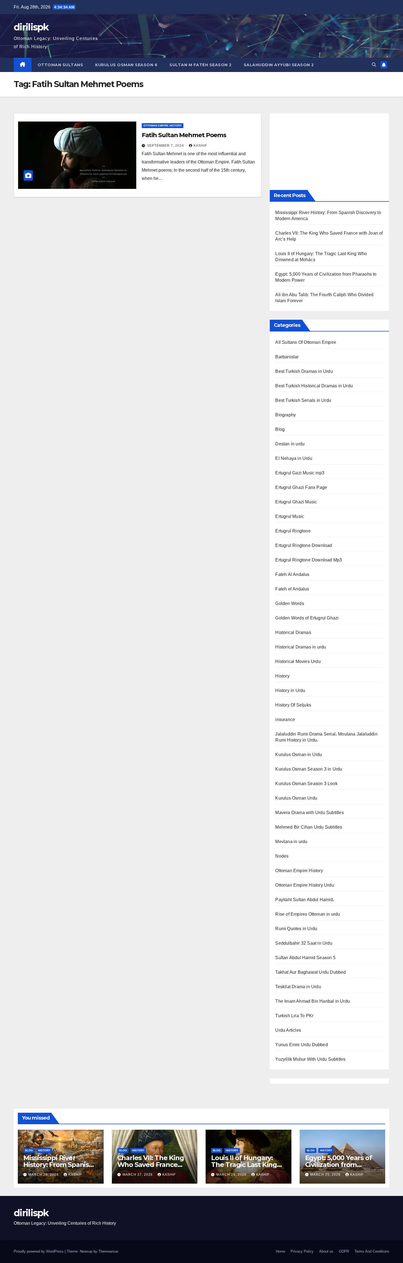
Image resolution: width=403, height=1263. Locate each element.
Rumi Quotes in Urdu (296, 928)
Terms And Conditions (371, 1251)
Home (280, 1251)
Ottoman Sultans (60, 64)
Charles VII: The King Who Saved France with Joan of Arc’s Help (154, 1164)
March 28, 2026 (44, 1175)
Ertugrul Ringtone (292, 531)
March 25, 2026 (326, 1175)
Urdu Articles (288, 1030)
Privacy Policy (302, 1251)
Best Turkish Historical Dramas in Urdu (314, 385)
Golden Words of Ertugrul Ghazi (307, 618)
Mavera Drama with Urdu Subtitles (309, 812)
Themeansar (108, 1251)
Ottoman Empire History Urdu (304, 885)
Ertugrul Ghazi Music (296, 502)
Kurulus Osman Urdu (296, 798)
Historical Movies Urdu (297, 661)
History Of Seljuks (293, 705)
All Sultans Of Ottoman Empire (305, 342)
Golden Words (289, 603)
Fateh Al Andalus (292, 574)
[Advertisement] (329, 151)
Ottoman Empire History (162, 125)
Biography (285, 415)
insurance (285, 719)
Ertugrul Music (289, 516)
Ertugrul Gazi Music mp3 (299, 473)
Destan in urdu (290, 444)
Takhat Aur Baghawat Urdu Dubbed (310, 972)
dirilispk (31, 27)
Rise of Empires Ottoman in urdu (307, 914)
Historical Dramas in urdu (300, 647)
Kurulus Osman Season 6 (126, 64)
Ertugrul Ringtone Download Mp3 (308, 560)
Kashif (200, 146)
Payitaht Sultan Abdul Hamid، (304, 899)
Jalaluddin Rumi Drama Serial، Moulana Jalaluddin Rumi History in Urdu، (326, 737)
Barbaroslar (287, 356)
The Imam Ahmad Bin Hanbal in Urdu (312, 1001)
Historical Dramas (293, 632)
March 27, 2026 (138, 1175)
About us (326, 1251)
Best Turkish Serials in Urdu (303, 400)
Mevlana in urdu (291, 841)
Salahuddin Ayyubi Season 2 (279, 64)
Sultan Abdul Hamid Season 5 (305, 957)
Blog (280, 429)
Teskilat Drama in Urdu (298, 986)
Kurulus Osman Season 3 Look (306, 783)
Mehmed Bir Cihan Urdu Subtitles (308, 827)
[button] (374, 64)
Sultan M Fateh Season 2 (200, 64)
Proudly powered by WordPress (39, 1251)
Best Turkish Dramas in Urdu (304, 371)
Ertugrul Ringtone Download (303, 545)
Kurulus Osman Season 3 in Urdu (308, 769)
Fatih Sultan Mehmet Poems (184, 135)
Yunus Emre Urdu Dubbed (301, 1044)
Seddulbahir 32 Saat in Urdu (303, 943)
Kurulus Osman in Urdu (298, 754)
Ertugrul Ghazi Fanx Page (301, 487)
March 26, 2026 (232, 1175)
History (282, 676)
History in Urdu (290, 690)
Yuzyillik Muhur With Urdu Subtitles (310, 1059)
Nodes (281, 856)
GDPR (344, 1251)
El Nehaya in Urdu (293, 458)
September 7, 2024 (166, 146)
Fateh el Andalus (292, 589)
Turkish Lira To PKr (294, 1015)
